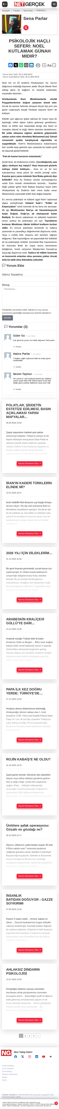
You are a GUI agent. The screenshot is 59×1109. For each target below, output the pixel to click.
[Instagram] (29, 1056)
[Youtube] (43, 1056)
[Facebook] (15, 1056)
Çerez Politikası (8, 1069)
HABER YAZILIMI (8, 1095)
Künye (4, 1080)
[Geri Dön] (5, 4)
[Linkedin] (36, 1056)
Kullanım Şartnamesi (10, 1074)
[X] (22, 1056)
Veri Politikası (7, 1071)
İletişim (4, 1077)
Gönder (7, 318)
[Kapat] (56, 1103)
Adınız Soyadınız (12, 274)
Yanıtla (18, 347)
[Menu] (54, 4)
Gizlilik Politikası (8, 1066)
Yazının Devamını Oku (28, 463)
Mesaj (5, 284)
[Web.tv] (50, 1056)
